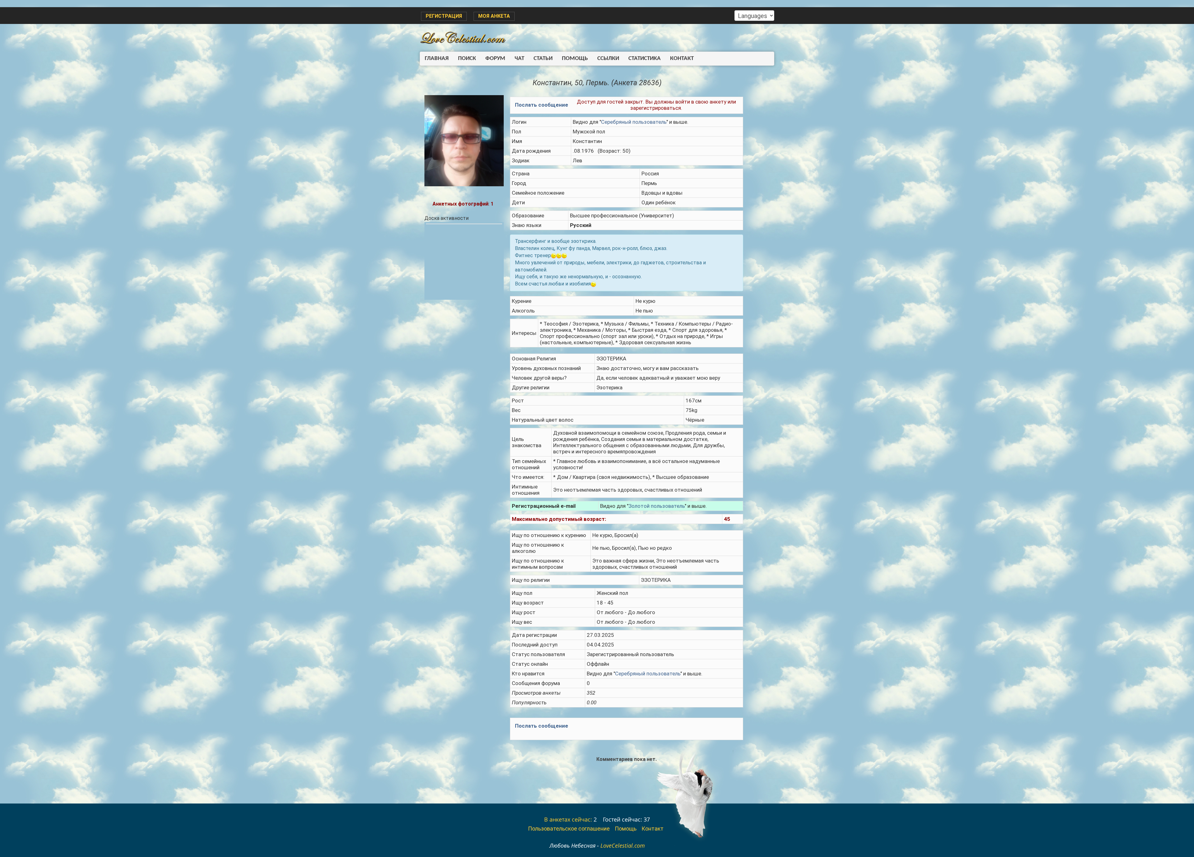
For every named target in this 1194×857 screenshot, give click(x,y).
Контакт (682, 59)
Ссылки (608, 59)
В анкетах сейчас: (568, 819)
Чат (519, 59)
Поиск (467, 59)
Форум (495, 59)
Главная (437, 59)
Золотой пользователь (656, 506)
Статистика (644, 59)
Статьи (543, 59)
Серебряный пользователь (633, 122)
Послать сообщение (541, 105)
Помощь (575, 59)
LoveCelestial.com (622, 845)
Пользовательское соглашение (569, 828)
